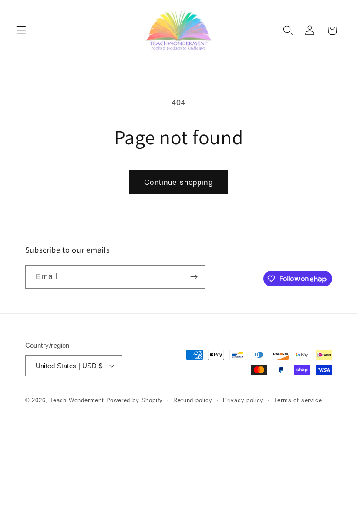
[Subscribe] (194, 277)
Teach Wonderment (77, 400)
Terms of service (298, 400)
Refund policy (192, 400)
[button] (21, 31)
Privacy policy (243, 400)
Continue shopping (178, 182)
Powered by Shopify (134, 400)
